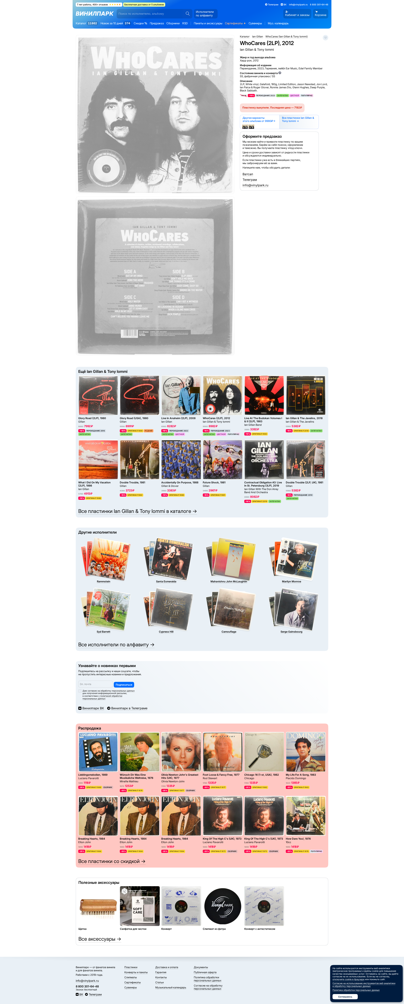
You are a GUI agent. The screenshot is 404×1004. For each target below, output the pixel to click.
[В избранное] (325, 37)
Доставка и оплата (166, 967)
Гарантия (160, 972)
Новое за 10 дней (115, 23)
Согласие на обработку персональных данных (208, 987)
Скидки (140, 23)
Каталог (86, 23)
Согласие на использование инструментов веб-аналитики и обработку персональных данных (364, 984)
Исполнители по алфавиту (205, 13)
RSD (185, 23)
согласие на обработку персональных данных (111, 690)
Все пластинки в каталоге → (137, 511)
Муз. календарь (278, 23)
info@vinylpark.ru (298, 4)
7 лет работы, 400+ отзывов (99, 4)
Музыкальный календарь (170, 987)
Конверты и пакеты (136, 972)
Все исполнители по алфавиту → (116, 644)
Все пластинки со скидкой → (112, 861)
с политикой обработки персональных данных (102, 697)
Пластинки (130, 967)
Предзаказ (157, 23)
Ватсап (248, 174)
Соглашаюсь (345, 996)
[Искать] (186, 13)
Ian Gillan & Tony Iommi (257, 49)
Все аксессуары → (99, 939)
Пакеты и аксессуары (208, 23)
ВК (81, 994)
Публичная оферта (205, 972)
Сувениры (255, 23)
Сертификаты (235, 23)
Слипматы (130, 977)
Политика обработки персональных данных (207, 979)
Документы (201, 967)
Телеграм (250, 180)
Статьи (159, 982)
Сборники (173, 23)
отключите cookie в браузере (348, 979)
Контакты (161, 977)
